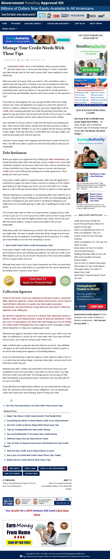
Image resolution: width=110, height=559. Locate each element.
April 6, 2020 (11, 60)
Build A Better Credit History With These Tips (29, 460)
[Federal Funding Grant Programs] (90, 104)
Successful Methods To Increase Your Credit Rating (32, 434)
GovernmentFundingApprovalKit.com (70, 554)
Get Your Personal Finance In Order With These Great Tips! (34, 405)
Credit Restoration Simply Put (87, 220)
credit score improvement (52, 468)
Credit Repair (95, 23)
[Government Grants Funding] (55, 19)
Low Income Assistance (58, 23)
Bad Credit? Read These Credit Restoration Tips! (29, 245)
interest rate (31, 473)
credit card (8, 111)
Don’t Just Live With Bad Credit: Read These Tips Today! (34, 455)
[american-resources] (90, 308)
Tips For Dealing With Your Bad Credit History (28, 429)
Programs (15, 23)
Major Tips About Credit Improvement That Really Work (34, 416)
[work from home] (37, 545)
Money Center (8, 29)
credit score (54, 162)
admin (22, 60)
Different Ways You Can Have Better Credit (27, 438)
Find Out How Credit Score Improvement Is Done (30, 450)
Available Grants (33, 23)
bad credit (19, 66)
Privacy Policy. (84, 556)
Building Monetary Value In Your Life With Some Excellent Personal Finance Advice (90, 257)
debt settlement (57, 159)
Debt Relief (80, 23)
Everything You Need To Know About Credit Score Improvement (37, 420)
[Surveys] (90, 167)
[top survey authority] (37, 42)
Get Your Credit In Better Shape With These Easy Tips (33, 425)
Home (4, 23)
